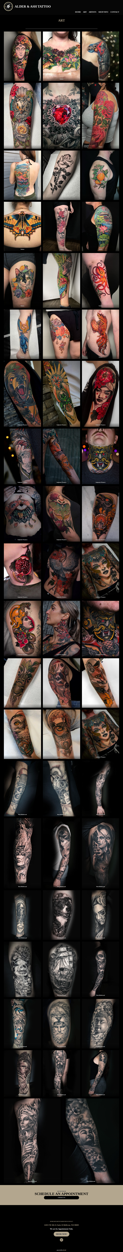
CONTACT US (61, 1197)
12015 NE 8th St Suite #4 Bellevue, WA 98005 (61, 1225)
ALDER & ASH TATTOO (33, 6)
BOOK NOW (61, 1234)
